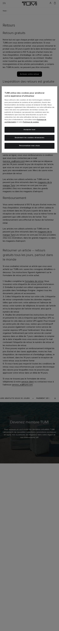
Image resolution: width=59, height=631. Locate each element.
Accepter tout (29, 130)
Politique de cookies (31, 122)
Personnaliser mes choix (29, 146)
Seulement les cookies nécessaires (29, 138)
